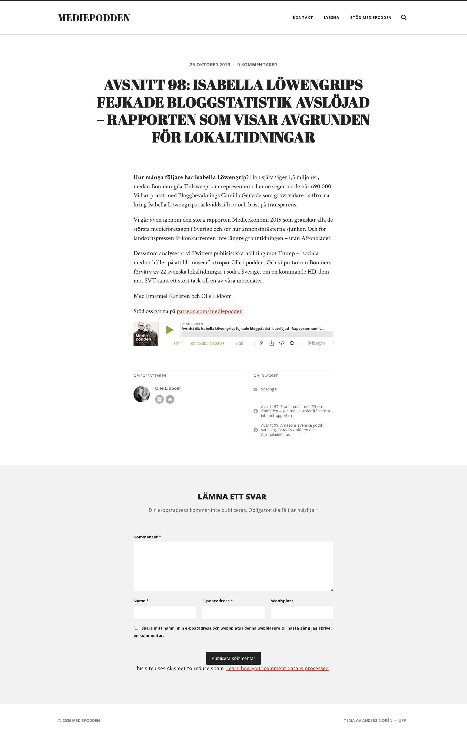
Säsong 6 (269, 388)
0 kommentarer (257, 65)
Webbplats (282, 600)
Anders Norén (377, 720)
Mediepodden (94, 17)
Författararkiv (159, 399)
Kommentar (147, 536)
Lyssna (331, 17)
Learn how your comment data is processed (277, 668)
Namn (141, 600)
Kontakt (303, 17)
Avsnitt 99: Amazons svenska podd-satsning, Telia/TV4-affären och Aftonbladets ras (292, 430)
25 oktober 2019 (210, 65)
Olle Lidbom (168, 388)
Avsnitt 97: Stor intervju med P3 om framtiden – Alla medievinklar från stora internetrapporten (295, 411)
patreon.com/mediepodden (210, 311)
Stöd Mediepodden (371, 17)
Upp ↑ (404, 720)
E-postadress (217, 600)
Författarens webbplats (170, 399)
